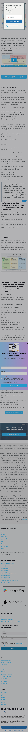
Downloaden (14, 385)
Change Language (14, 21)
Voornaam (3, 365)
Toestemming (4, 376)
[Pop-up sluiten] (27, 343)
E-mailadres (3, 371)
